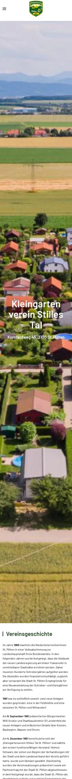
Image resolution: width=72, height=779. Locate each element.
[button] (4, 8)
